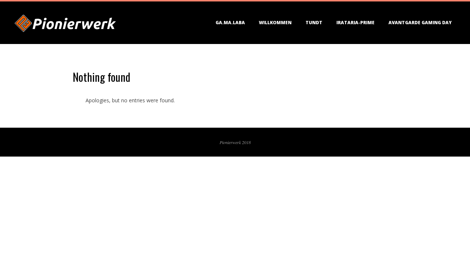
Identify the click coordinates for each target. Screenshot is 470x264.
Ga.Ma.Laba (230, 22)
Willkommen (275, 22)
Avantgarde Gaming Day (420, 22)
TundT (314, 22)
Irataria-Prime (355, 22)
